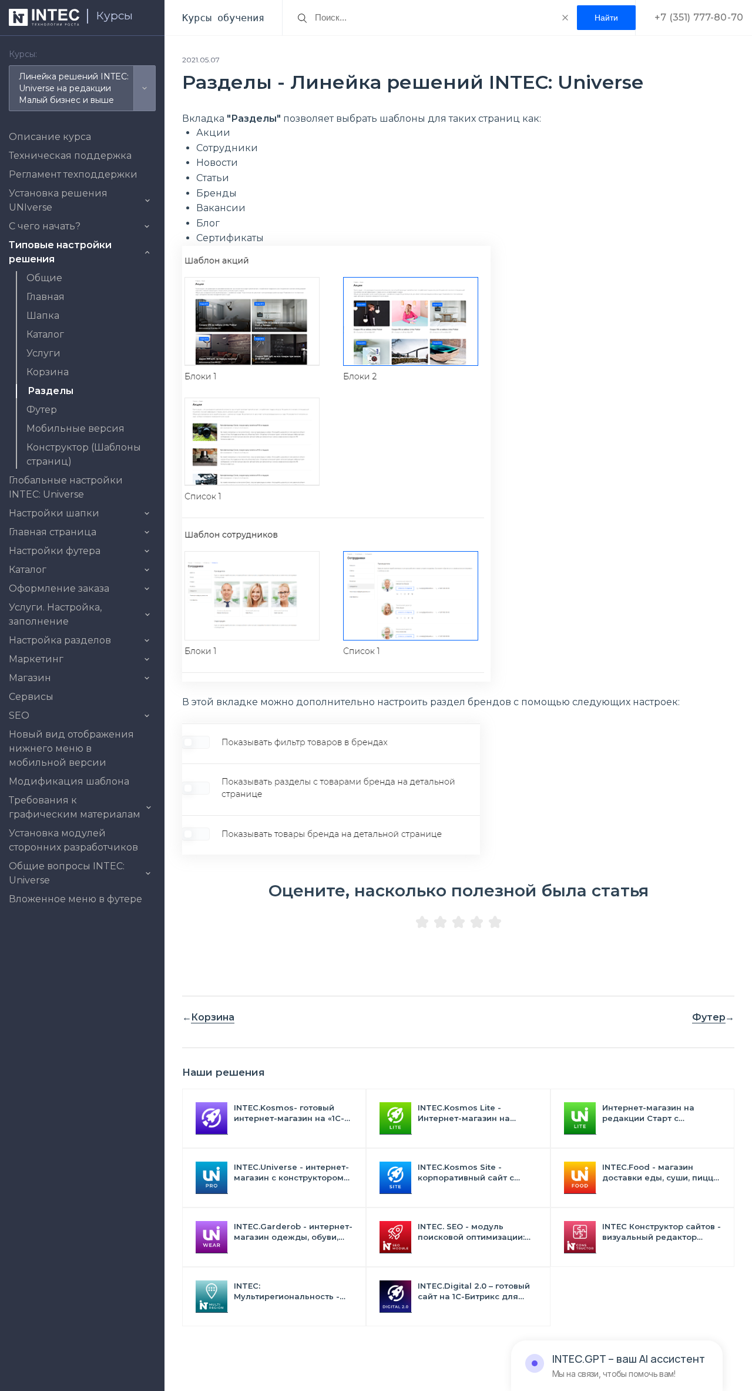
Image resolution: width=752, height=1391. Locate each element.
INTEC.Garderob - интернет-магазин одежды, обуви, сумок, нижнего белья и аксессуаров (293, 1232)
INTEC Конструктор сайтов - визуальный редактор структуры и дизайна (661, 1232)
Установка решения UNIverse (58, 200)
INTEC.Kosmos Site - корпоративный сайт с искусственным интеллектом (466, 1172)
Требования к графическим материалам (74, 807)
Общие (44, 277)
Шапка (42, 315)
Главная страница (52, 532)
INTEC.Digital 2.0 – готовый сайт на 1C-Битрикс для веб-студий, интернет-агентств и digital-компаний (474, 1291)
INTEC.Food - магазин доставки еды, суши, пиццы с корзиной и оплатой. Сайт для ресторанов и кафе (661, 1172)
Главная (45, 296)
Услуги (43, 353)
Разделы (50, 390)
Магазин (30, 677)
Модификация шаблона (69, 781)
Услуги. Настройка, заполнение (55, 614)
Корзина (47, 372)
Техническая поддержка (70, 155)
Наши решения (223, 1072)
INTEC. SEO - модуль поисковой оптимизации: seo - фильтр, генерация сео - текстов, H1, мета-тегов (471, 1232)
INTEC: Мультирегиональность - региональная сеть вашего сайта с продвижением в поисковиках (292, 1291)
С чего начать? (44, 226)
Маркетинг (36, 659)
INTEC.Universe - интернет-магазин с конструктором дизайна (291, 1172)
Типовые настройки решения (60, 252)
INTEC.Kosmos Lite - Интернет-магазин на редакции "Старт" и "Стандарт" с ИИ (464, 1113)
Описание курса (50, 136)
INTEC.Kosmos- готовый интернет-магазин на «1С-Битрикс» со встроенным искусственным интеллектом (289, 1113)
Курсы (114, 15)
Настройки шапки (54, 513)
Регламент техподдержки (73, 174)
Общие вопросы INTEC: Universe (67, 873)
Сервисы (31, 696)
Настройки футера (54, 550)
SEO (19, 715)
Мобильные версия (75, 428)
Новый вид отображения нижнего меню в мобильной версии (71, 748)
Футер (41, 409)
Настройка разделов (60, 640)
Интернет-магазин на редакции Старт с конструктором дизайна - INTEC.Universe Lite (657, 1113)
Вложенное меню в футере (75, 899)
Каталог (45, 334)
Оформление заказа (59, 588)
